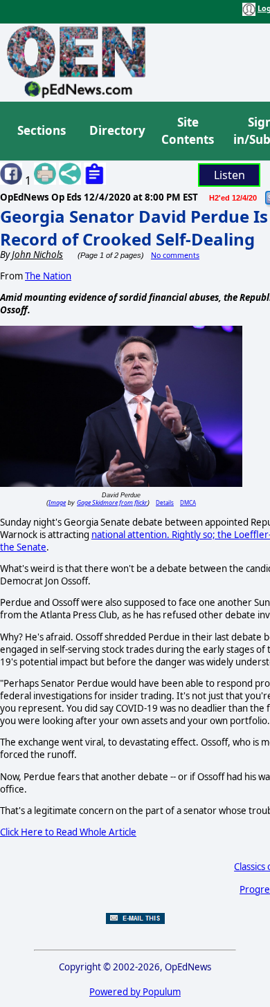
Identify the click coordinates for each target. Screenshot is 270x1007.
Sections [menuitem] (41, 130)
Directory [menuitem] (116, 130)
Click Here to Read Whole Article (68, 832)
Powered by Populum (135, 992)
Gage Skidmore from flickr (112, 502)
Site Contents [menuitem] (187, 131)
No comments (175, 255)
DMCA (188, 502)
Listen (229, 175)
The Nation (48, 276)
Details (165, 502)
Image (57, 502)
